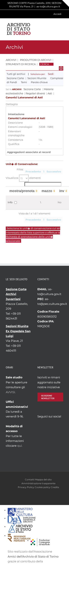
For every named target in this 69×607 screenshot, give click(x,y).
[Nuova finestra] (40, 540)
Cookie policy (42, 487)
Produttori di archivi (35, 60)
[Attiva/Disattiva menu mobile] (61, 29)
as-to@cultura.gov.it (48, 6)
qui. (19, 445)
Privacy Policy (26, 487)
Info (10, 202)
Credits (55, 487)
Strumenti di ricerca (21, 64)
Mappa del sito (43, 479)
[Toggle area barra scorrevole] (65, 3)
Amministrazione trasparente (38, 483)
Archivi (11, 60)
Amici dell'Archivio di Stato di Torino (33, 556)
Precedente (33, 171)
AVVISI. (11, 392)
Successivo (54, 171)
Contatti (29, 479)
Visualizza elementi (23, 177)
